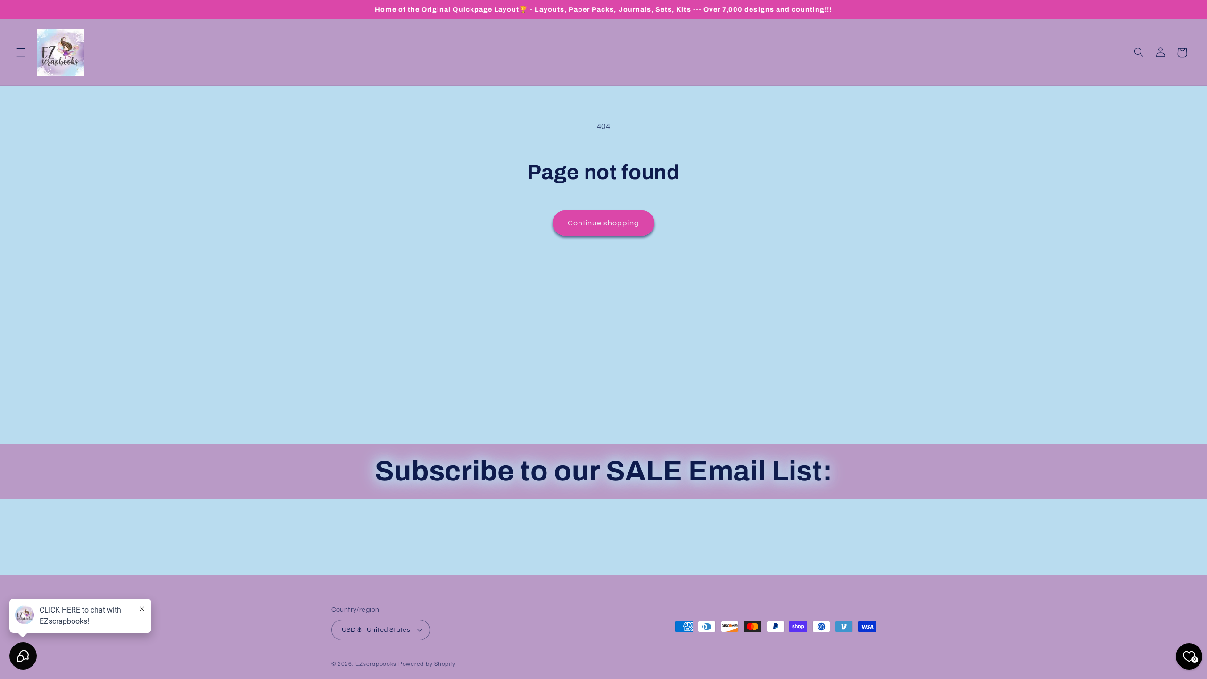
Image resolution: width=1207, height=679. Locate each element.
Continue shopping (604, 223)
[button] (21, 52)
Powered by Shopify (426, 664)
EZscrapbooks (376, 664)
